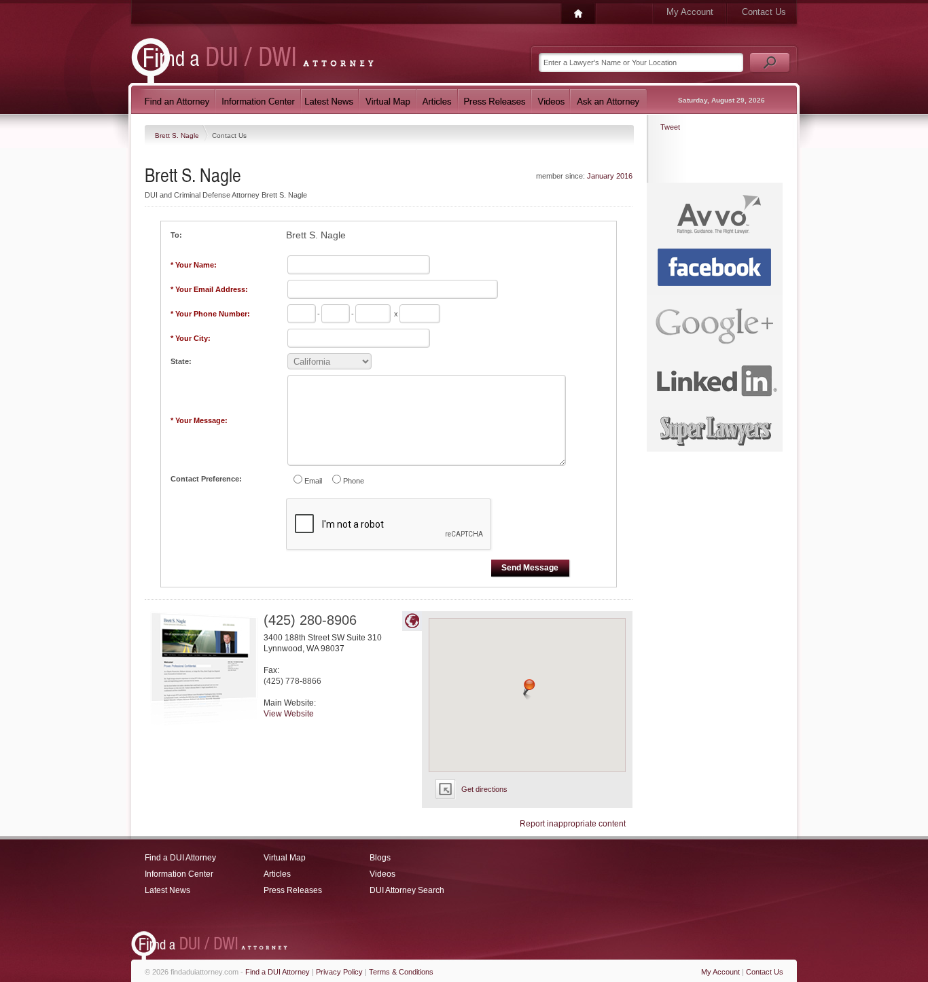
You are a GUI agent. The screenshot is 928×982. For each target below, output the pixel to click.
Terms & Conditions (401, 972)
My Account (689, 12)
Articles (277, 874)
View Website (289, 714)
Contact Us (764, 12)
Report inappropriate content (573, 824)
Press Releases (293, 890)
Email (313, 481)
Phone (353, 481)
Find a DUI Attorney (180, 857)
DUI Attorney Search (407, 890)
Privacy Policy (339, 972)
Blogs (380, 857)
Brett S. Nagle (178, 135)
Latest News (167, 890)
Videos (382, 874)
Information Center (179, 874)
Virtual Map (285, 857)
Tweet (670, 127)
